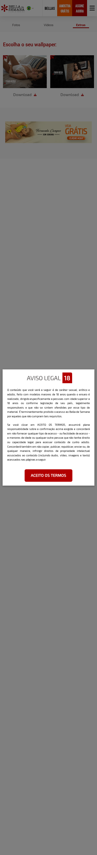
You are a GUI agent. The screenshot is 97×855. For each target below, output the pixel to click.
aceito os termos (48, 475)
